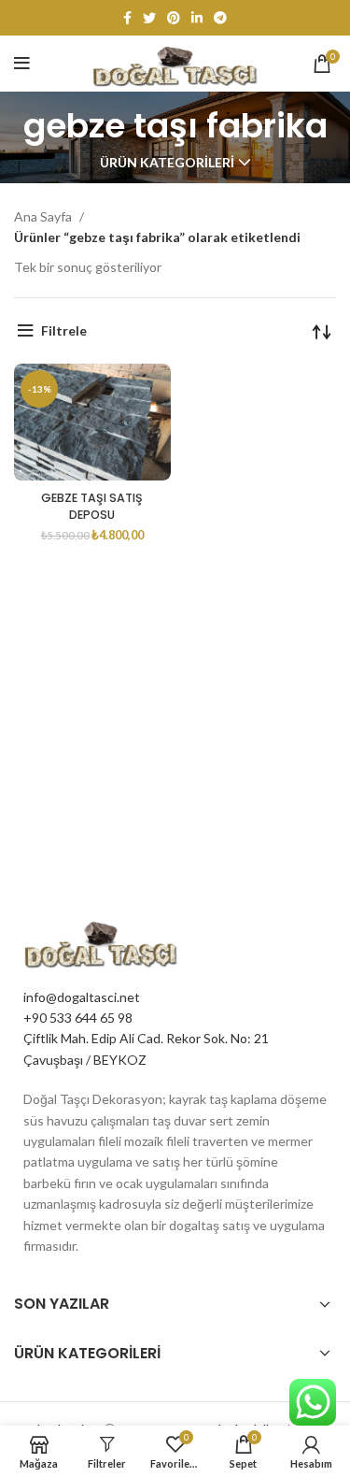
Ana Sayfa (44, 216)
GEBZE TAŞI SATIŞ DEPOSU (92, 506)
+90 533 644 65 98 (78, 1017)
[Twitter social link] (149, 18)
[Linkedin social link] (197, 18)
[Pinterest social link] (173, 18)
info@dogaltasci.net (81, 997)
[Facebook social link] (127, 18)
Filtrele (64, 330)
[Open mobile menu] (22, 63)
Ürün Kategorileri (167, 162)
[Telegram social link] (220, 18)
